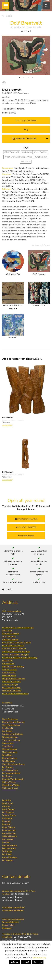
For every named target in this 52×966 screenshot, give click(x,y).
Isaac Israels (8, 743)
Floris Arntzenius (10, 719)
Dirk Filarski (7, 728)
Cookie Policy (8, 925)
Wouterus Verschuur (11, 690)
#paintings (27, 152)
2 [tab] (23, 77)
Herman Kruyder (9, 749)
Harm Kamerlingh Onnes (13, 764)
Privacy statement (10, 922)
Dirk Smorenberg (10, 770)
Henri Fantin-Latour (11, 725)
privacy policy (39, 957)
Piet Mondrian (8, 761)
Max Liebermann (9, 752)
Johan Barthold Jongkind (13, 645)
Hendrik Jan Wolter (11, 785)
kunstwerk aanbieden (13, 910)
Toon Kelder (7, 746)
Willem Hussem (9, 836)
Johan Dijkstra (8, 827)
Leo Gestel (7, 731)
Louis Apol (7, 630)
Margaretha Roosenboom (13, 678)
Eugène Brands (9, 815)
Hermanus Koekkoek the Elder (16, 651)
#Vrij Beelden (41, 156)
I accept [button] (37, 962)
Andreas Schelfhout (11, 681)
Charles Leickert (9, 669)
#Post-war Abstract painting (18, 156)
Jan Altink (6, 800)
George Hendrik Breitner (13, 722)
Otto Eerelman (9, 636)
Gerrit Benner (8, 809)
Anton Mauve (8, 663)
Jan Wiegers (7, 860)
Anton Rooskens (9, 857)
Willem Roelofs (9, 675)
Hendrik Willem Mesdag (13, 666)
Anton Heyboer (9, 833)
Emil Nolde (7, 851)
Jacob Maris (7, 660)
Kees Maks (7, 755)
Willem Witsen (9, 782)
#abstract (25, 161)
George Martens (9, 758)
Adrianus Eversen (10, 639)
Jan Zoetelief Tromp (11, 687)
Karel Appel (7, 803)
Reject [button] (26, 962)
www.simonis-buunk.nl (12, 897)
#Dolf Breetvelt (11, 152)
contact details (26, 535)
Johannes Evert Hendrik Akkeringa (18, 627)
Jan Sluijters (7, 767)
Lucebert (6, 842)
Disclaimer (7, 928)
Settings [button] (14, 962)
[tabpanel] (26, 55)
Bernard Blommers (10, 633)
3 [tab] (28, 77)
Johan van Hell (9, 830)
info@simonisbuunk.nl (27, 519)
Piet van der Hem (10, 737)
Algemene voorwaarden (13, 919)
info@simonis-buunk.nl (12, 900)
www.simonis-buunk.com (13, 940)
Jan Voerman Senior (11, 773)
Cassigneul (7, 818)
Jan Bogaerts (8, 812)
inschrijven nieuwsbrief (14, 907)
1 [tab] (19, 77)
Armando (6, 806)
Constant (6, 821)
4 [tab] (32, 77)
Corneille (6, 824)
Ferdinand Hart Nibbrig (12, 734)
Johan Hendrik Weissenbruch (15, 693)
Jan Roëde (7, 854)
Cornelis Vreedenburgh (12, 779)
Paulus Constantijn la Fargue (15, 654)
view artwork (7, 425)
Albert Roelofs (9, 672)
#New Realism (40, 152)
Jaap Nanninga (9, 848)
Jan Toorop (7, 776)
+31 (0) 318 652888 (26, 120)
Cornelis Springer (10, 684)
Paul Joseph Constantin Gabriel (16, 642)
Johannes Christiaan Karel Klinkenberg (19, 657)
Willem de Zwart (10, 788)
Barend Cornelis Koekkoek (14, 648)
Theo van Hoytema (11, 740)
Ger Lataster (8, 839)
